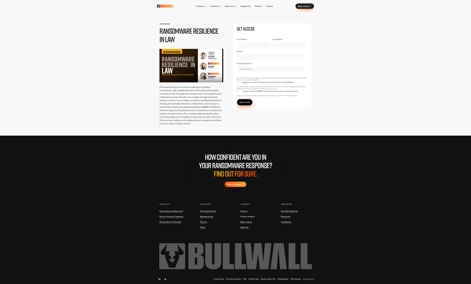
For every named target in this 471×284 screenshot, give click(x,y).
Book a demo (246, 222)
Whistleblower (283, 279)
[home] (165, 6)
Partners (258, 6)
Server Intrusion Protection (171, 216)
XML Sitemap (295, 279)
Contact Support (247, 216)
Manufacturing (206, 216)
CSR (244, 279)
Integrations (245, 6)
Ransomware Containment (171, 211)
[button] (201, 6)
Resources (285, 216)
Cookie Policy (253, 279)
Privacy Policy (219, 279)
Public (202, 227)
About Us (244, 227)
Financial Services (208, 211)
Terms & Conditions (233, 279)
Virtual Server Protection (170, 222)
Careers (269, 6)
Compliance (286, 222)
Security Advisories (289, 211)
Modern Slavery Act (268, 279)
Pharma (203, 222)
